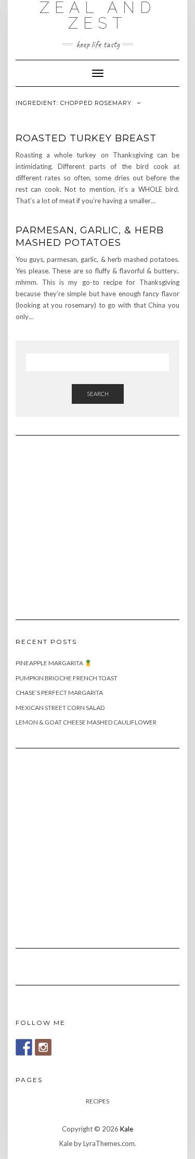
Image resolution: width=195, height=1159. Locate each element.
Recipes (97, 1101)
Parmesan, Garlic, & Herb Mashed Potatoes (90, 236)
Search (98, 393)
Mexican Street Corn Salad (60, 708)
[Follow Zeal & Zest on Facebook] (24, 1047)
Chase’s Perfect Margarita (59, 692)
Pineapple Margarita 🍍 (54, 663)
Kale (126, 1129)
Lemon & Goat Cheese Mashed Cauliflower (86, 722)
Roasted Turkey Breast (86, 138)
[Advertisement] (94, 521)
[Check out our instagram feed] (43, 1047)
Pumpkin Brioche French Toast (67, 678)
